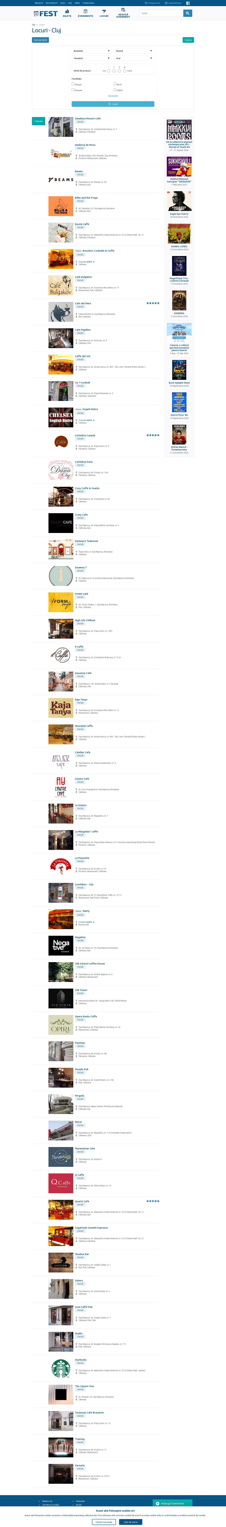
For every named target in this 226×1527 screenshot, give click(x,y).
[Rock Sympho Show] (179, 370)
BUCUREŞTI (52, 3)
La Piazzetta (82, 858)
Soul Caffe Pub (83, 1306)
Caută (115, 104)
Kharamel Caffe (84, 725)
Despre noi (47, 1501)
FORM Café (81, 593)
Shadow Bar (82, 1254)
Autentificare (175, 3)
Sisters (79, 1280)
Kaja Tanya (81, 699)
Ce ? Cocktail (82, 382)
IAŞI (70, 3)
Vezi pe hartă (40, 40)
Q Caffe (79, 1174)
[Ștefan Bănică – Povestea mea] (179, 435)
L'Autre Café (82, 778)
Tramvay (80, 1439)
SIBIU (77, 3)
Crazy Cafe (81, 514)
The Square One (84, 1386)
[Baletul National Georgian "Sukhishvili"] (179, 166)
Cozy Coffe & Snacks (87, 488)
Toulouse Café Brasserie (89, 1412)
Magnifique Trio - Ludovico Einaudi (179, 279)
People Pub (81, 1069)
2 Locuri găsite (85, 262)
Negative (80, 937)
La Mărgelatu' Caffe (86, 831)
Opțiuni (188, 40)
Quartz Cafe (82, 1201)
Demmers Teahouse (86, 541)
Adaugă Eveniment (172, 1503)
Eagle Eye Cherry (179, 214)
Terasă (77, 84)
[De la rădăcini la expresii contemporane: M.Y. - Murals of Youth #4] (179, 129)
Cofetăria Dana (84, 461)
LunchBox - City (84, 884)
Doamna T (81, 567)
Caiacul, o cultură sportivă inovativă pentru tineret (179, 348)
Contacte (80, 1501)
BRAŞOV (39, 3)
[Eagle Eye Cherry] (179, 201)
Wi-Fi (119, 84)
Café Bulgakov (83, 276)
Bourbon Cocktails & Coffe (95, 250)
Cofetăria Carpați (85, 435)
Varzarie (80, 1465)
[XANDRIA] (179, 300)
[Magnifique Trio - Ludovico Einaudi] (179, 266)
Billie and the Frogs (86, 197)
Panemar (80, 1042)
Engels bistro (87, 409)
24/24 (119, 90)
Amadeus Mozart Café (88, 118)
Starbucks (80, 1359)
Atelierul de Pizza (85, 144)
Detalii (80, 121)
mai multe (113, 96)
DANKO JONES (179, 246)
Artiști (79, 1505)
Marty (83, 910)
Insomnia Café (83, 673)
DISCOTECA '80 (179, 415)
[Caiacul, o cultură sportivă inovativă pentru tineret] (179, 333)
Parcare (78, 90)
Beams (79, 171)
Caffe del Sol (82, 356)
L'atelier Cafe (82, 752)
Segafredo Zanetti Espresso (91, 1227)
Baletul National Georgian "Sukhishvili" (179, 180)
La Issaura (80, 805)
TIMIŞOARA (88, 3)
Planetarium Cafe (85, 1148)
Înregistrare (154, 3)
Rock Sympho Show (179, 383)
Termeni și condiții (50, 1505)
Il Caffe (79, 646)
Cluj (33, 25)
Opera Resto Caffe (86, 1016)
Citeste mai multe (104, 1522)
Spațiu (78, 1333)
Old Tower (81, 990)
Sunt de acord (130, 1522)
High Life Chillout (85, 620)
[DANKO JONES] (179, 233)
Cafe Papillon (82, 329)
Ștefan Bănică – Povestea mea (179, 448)
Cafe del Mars (83, 303)
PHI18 (78, 1122)
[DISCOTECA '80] (179, 402)
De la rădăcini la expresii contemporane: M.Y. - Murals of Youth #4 (179, 144)
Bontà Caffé (82, 224)
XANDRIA (179, 313)
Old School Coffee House (90, 963)
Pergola (79, 1095)
